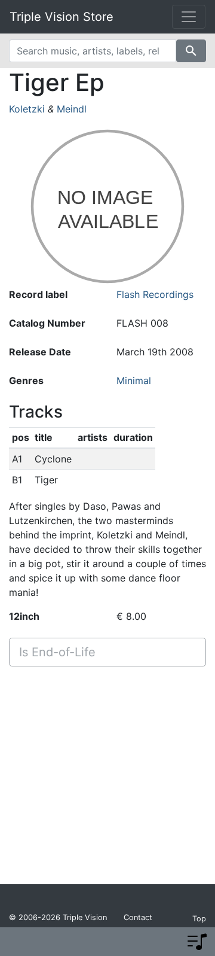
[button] (197, 941)
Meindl (72, 109)
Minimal (133, 380)
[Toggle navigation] (188, 17)
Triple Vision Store (61, 17)
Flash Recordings (155, 294)
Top (199, 918)
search (191, 51)
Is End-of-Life (57, 652)
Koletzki (27, 109)
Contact (138, 917)
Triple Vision (85, 917)
